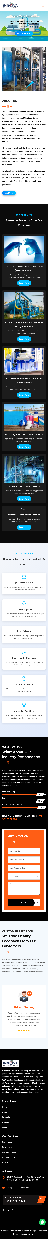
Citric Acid (6, 1162)
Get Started (24, 33)
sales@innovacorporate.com (18, 1187)
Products (6, 1117)
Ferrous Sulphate (9, 1152)
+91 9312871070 (15, 1201)
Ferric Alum (7, 1142)
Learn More (24, 283)
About (4, 1112)
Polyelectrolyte (8, 1147)
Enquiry (5, 1127)
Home (4, 1107)
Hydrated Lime (8, 1157)
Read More (9, 193)
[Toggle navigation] (43, 5)
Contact (5, 1122)
